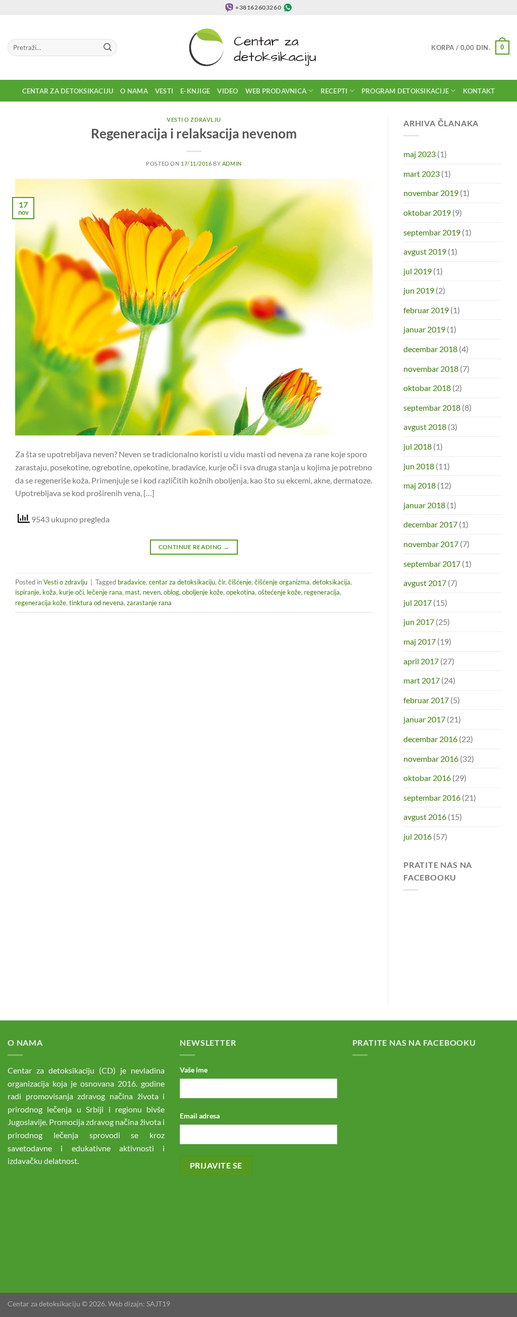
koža (49, 592)
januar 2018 (424, 505)
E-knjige (195, 91)
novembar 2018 (430, 368)
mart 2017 (421, 680)
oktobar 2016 (427, 778)
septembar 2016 (431, 797)
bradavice (132, 582)
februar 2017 (426, 700)
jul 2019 (417, 271)
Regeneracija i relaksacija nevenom (194, 133)
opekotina (240, 592)
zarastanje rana (149, 603)
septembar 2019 (431, 232)
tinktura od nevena (96, 603)
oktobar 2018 (427, 388)
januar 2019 (424, 329)
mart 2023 (421, 173)
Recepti (334, 91)
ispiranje (27, 592)
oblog (171, 592)
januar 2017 (424, 719)
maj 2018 (419, 485)
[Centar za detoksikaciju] (258, 47)
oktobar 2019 (427, 212)
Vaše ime (194, 1069)
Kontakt (479, 91)
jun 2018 (418, 466)
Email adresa (200, 1115)
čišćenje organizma (281, 582)
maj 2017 (419, 641)
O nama (134, 91)
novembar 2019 (430, 193)
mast (132, 592)
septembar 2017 (431, 563)
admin (232, 163)
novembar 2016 (430, 758)
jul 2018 (417, 446)
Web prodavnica (276, 91)
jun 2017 (418, 621)
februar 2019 (426, 310)
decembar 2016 (430, 739)
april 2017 (421, 661)
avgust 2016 (424, 816)
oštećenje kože (279, 592)
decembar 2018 (430, 349)
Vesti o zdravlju (194, 119)
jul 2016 (417, 836)
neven (152, 592)
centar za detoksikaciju (182, 582)
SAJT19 (158, 1303)
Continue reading (194, 547)
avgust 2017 (424, 583)
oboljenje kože (202, 592)
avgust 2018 (424, 426)
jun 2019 (418, 290)
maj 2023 (419, 154)
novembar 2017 (430, 544)
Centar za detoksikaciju (68, 91)
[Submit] (107, 47)
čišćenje (239, 582)
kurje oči (71, 592)
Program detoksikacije (405, 91)
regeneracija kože (40, 603)
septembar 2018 (431, 407)
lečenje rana (104, 592)
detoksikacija (331, 582)
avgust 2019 (424, 251)
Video (227, 91)
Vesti (164, 91)
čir (221, 582)
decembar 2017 (430, 524)
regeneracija (322, 592)
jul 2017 (417, 602)
